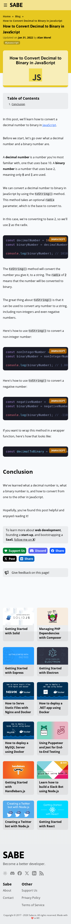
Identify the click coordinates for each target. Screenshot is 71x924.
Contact (8, 898)
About (7, 890)
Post (12, 559)
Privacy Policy (31, 898)
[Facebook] (19, 873)
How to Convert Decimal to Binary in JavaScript (32, 20)
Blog (18, 16)
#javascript (12, 42)
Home (7, 16)
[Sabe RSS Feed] (41, 873)
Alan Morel (44, 37)
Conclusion (18, 104)
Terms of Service (33, 905)
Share (60, 551)
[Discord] (12, 873)
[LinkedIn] (34, 873)
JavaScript (49, 125)
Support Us (17, 551)
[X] (27, 873)
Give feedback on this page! (30, 573)
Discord (40, 551)
